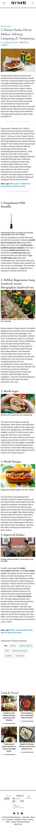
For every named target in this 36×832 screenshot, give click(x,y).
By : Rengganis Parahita (10, 42)
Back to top (18, 824)
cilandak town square (20, 651)
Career (13, 822)
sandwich (8, 656)
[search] (32, 3)
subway (13, 646)
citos (7, 651)
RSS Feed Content (23, 822)
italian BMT (20, 656)
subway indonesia (26, 646)
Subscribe (25, 817)
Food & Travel (6, 26)
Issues (25, 819)
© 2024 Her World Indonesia (11, 817)
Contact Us (9, 819)
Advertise (18, 819)
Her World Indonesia (10, 723)
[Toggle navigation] (4, 3)
